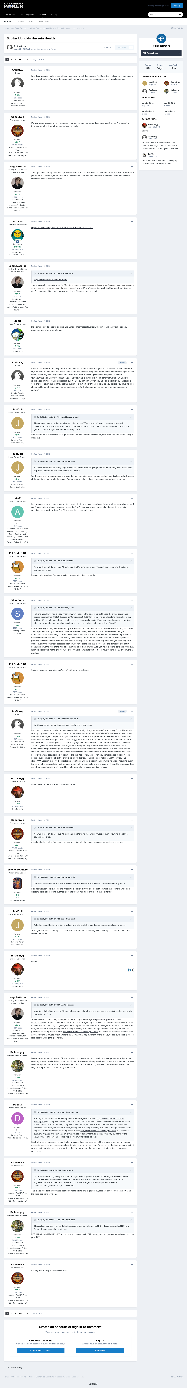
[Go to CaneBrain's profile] (17, 130)
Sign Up (177, 5)
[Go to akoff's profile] (17, 512)
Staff (31, 21)
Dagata (17, 1104)
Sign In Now (100, 1350)
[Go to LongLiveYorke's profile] (17, 183)
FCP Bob (17, 221)
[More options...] (131, 70)
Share (108, 47)
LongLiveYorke (17, 166)
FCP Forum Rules (150, 53)
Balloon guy (17, 1052)
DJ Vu (151, 154)
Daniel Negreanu (27, 14)
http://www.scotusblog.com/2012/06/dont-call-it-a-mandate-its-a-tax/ (62, 227)
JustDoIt (17, 409)
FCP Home (10, 14)
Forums (7, 21)
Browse (42, 14)
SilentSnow (17, 600)
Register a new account (40, 1350)
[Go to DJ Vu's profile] (144, 155)
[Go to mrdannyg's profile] (17, 792)
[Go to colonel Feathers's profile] (17, 883)
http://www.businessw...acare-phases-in (80, 1031)
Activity (54, 14)
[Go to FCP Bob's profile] (17, 235)
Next (21, 59)
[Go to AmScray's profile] (10, 48)
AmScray (21, 46)
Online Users (43, 21)
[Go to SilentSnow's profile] (17, 614)
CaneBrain (17, 116)
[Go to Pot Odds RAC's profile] (17, 567)
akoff (18, 498)
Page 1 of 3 (38, 59)
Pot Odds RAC (17, 553)
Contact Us (93, 1384)
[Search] (180, 14)
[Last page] (27, 59)
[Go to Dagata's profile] (17, 1118)
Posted (40, 70)
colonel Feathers (18, 869)
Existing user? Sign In (157, 6)
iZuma (17, 320)
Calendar (20, 21)
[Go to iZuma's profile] (17, 334)
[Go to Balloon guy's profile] (17, 1066)
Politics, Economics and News (42, 49)
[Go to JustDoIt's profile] (17, 423)
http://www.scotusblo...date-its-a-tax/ (50, 279)
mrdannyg (17, 778)
